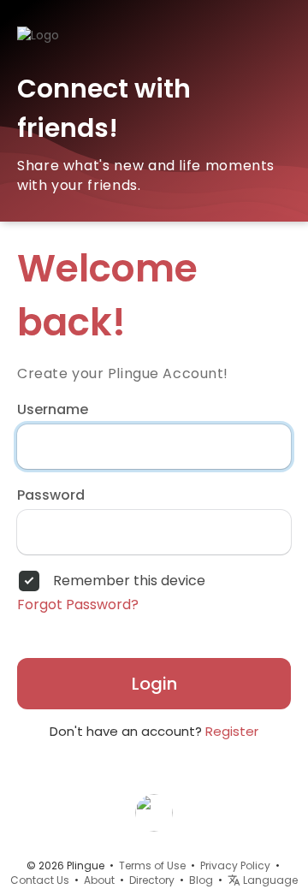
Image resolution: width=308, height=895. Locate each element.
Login (154, 684)
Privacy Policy (235, 865)
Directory (152, 880)
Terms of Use (152, 865)
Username (52, 409)
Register (231, 731)
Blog (201, 880)
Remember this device (129, 581)
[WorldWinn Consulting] (154, 812)
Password (51, 495)
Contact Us (39, 880)
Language (269, 880)
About (99, 880)
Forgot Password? (78, 605)
